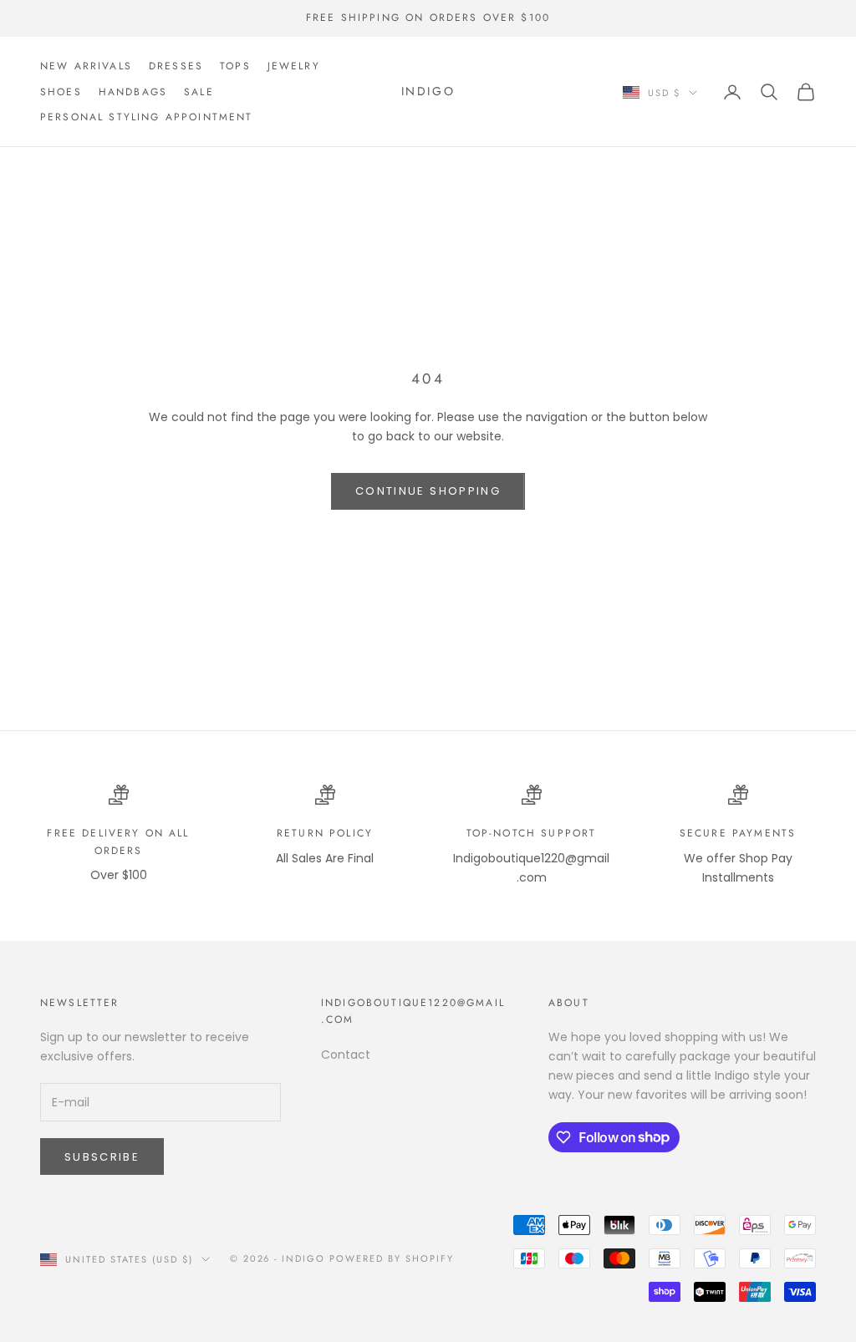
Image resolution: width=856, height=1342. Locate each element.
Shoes (61, 91)
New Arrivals (86, 66)
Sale (199, 91)
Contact (345, 1054)
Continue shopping (428, 491)
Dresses (176, 66)
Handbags (133, 91)
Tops (235, 66)
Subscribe (102, 1157)
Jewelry (294, 66)
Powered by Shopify (391, 1258)
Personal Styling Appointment (146, 117)
